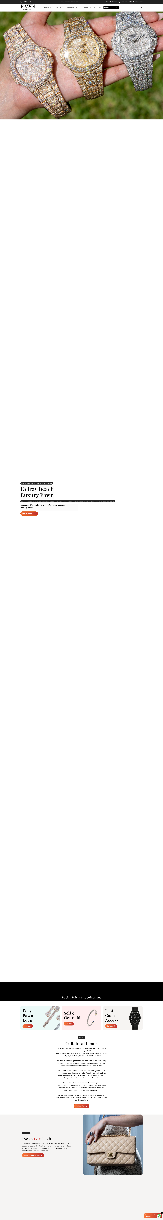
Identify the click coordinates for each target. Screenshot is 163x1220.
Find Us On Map (81, 1106)
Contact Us (111, 1026)
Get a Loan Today (29, 513)
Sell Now (69, 1024)
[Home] (27, 8)
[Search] (133, 7)
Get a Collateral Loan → (33, 1155)
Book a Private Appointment (81, 997)
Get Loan (27, 1026)
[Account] (137, 7)
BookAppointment (111, 7)
